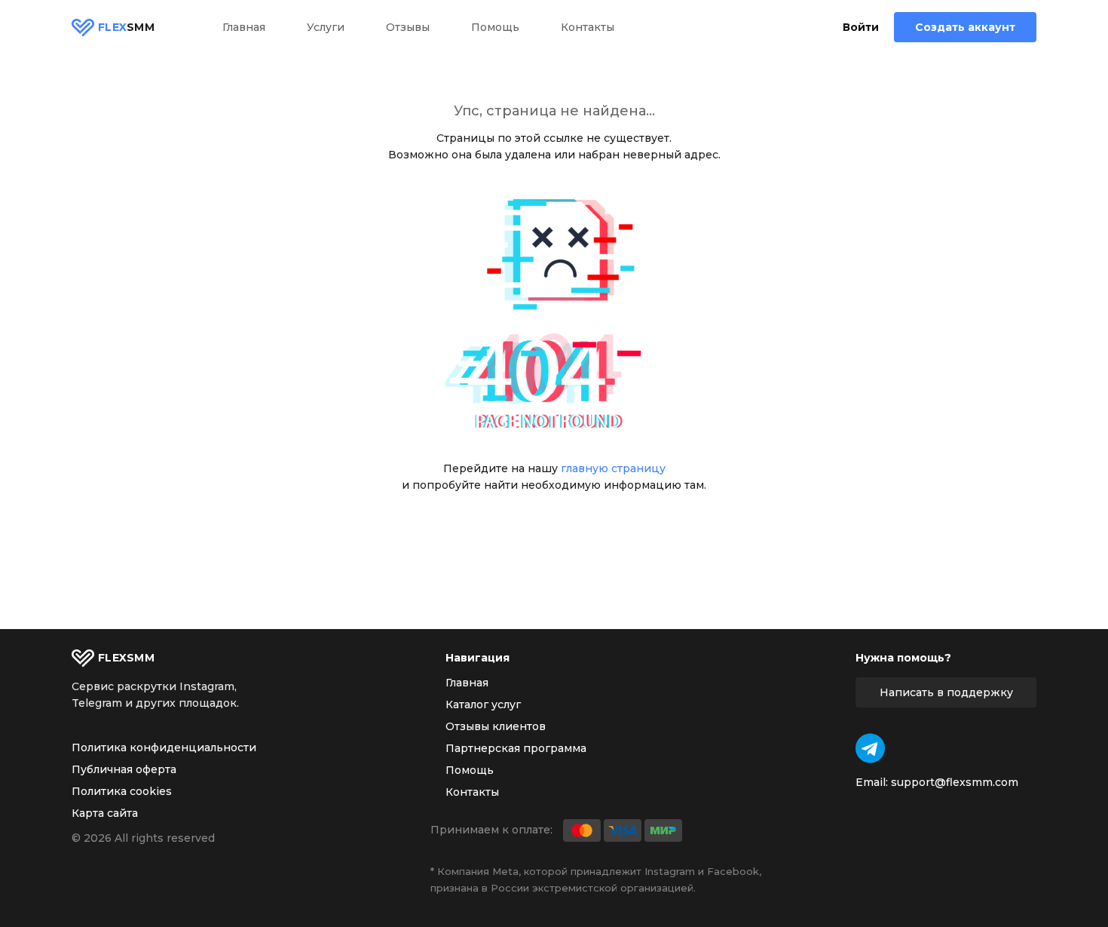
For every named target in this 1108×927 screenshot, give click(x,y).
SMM (126, 27)
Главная (243, 27)
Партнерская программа (515, 748)
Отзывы (408, 27)
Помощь (495, 27)
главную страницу (613, 468)
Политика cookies (122, 791)
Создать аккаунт (965, 27)
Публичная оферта (124, 769)
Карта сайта (105, 813)
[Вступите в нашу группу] (870, 748)
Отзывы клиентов (495, 726)
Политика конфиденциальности (164, 747)
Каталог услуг (483, 704)
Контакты (587, 27)
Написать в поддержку (946, 692)
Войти (861, 27)
